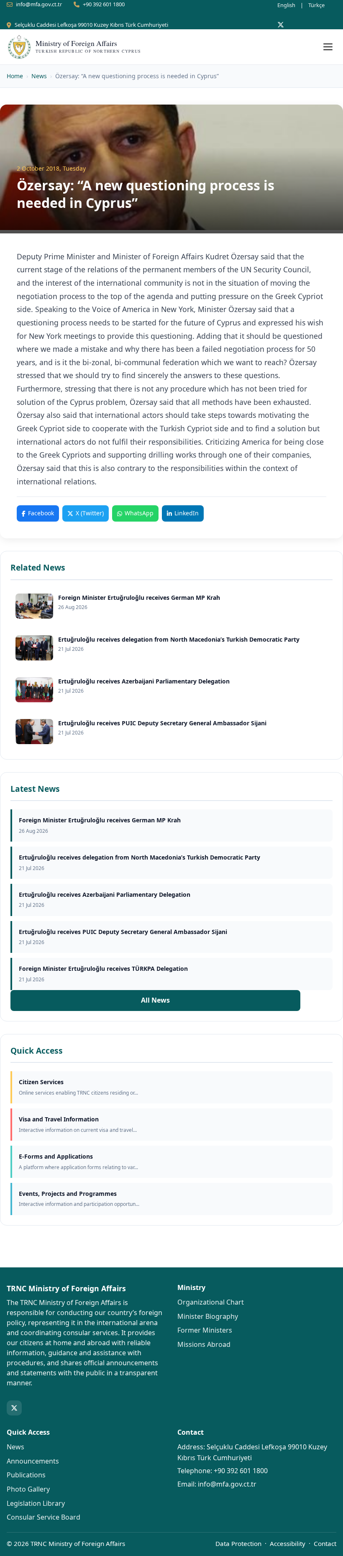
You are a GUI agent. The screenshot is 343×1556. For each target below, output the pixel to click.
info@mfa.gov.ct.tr (39, 4)
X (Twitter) (90, 513)
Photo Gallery (28, 1489)
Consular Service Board (43, 1517)
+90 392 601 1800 (104, 4)
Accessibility (287, 1543)
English (286, 5)
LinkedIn (186, 513)
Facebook (41, 513)
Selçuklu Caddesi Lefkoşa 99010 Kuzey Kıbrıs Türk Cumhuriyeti (91, 24)
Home (15, 76)
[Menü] (328, 46)
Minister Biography (207, 1316)
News (39, 76)
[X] (280, 24)
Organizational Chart (210, 1302)
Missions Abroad (203, 1344)
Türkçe (316, 5)
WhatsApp (139, 513)
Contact (325, 1543)
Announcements (33, 1461)
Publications (26, 1474)
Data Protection (238, 1543)
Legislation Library (36, 1503)
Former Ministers (204, 1330)
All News (155, 1000)
